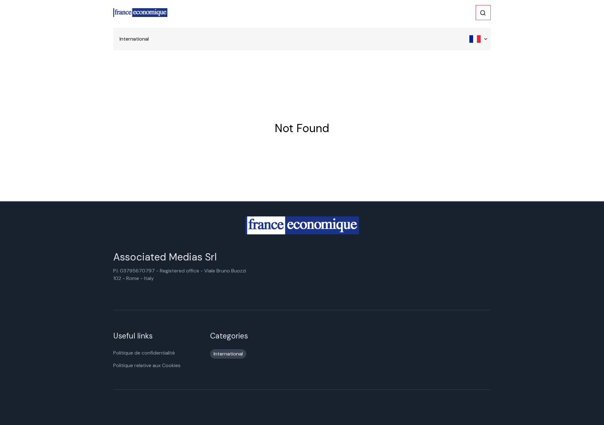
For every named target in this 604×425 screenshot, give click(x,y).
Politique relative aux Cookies (147, 365)
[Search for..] (482, 12)
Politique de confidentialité (144, 353)
